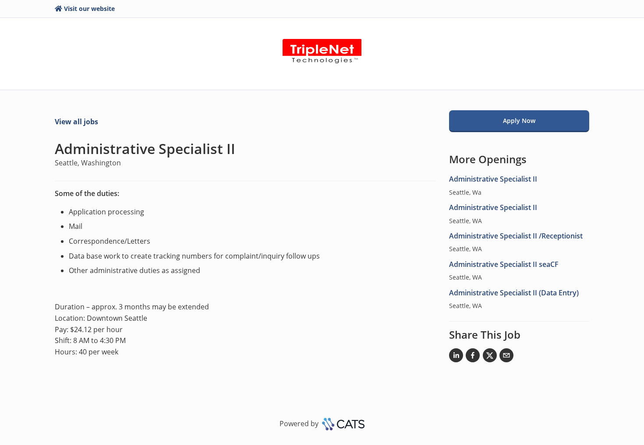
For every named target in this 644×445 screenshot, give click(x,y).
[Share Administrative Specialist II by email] (506, 357)
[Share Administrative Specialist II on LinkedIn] (456, 357)
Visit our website (89, 8)
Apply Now (519, 120)
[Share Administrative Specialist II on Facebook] (473, 357)
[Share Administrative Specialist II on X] (490, 357)
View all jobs (76, 121)
